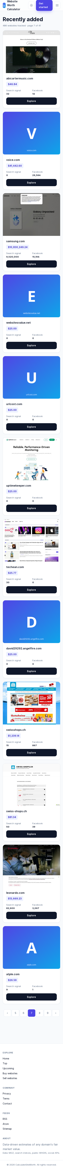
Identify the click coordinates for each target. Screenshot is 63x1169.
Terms (6, 1098)
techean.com (15, 567)
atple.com (12, 974)
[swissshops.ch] (31, 703)
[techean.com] (31, 540)
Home (6, 1058)
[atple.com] (31, 947)
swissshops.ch (16, 729)
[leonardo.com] (31, 866)
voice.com (13, 159)
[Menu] (57, 5)
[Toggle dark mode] (31, 5)
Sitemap (7, 1128)
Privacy (7, 1093)
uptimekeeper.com (18, 485)
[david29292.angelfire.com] (31, 621)
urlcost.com (14, 404)
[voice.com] (31, 133)
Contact (7, 1103)
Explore (31, 101)
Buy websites (10, 1073)
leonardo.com (15, 892)
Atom (6, 1123)
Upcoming (8, 1068)
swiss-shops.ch (16, 811)
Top (5, 1063)
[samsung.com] (31, 214)
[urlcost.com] (31, 377)
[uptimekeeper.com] (31, 459)
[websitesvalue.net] (31, 296)
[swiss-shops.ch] (31, 784)
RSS (5, 1118)
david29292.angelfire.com (23, 648)
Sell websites (10, 1078)
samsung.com (15, 241)
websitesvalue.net (18, 322)
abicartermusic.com (19, 78)
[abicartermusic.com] (31, 51)
